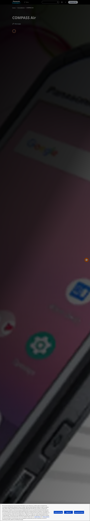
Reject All (68, 512)
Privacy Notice (46, 516)
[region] (45, 512)
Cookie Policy (37, 516)
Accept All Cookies (79, 512)
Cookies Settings (58, 512)
